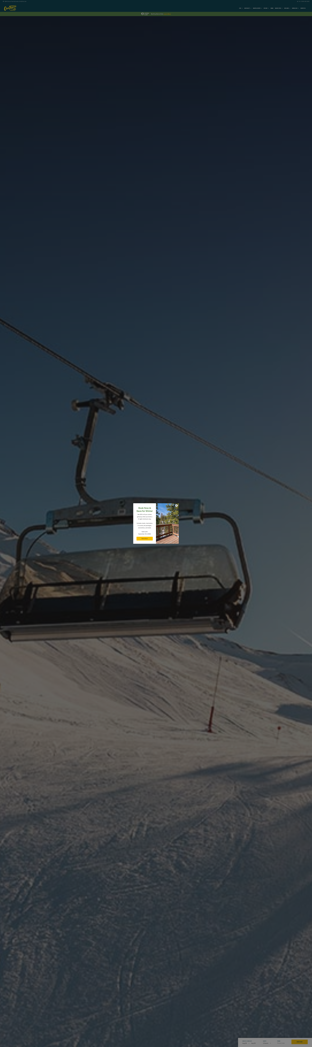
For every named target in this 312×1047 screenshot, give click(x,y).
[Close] (176, 505)
